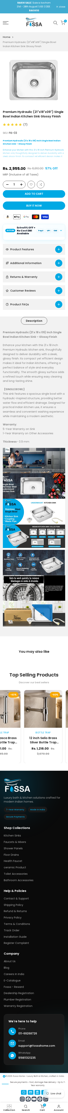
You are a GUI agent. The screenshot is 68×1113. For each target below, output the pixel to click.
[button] (31, 184)
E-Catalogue (12, 980)
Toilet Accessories (16, 874)
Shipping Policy (13, 905)
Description (34, 321)
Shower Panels (13, 848)
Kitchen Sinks (12, 835)
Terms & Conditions (17, 924)
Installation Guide (15, 937)
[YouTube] (34, 1099)
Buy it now (34, 206)
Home (6, 37)
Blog (6, 968)
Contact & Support (16, 898)
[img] (12, 125)
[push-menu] (5, 23)
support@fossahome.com (36, 1046)
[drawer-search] (55, 23)
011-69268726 (27, 1033)
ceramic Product (15, 867)
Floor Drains (11, 855)
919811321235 (27, 1058)
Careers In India (14, 974)
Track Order (11, 930)
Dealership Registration (19, 993)
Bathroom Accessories (18, 880)
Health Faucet (13, 861)
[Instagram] (22, 1099)
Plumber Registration (17, 999)
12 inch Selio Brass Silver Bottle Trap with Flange (30, 742)
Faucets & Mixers (15, 842)
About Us (9, 961)
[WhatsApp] (45, 1099)
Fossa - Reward (14, 987)
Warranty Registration (18, 1006)
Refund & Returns (15, 911)
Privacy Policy (13, 917)
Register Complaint (16, 943)
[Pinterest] (39, 1099)
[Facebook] (28, 1099)
